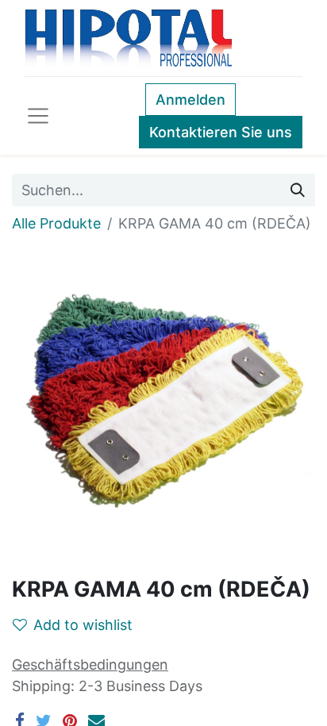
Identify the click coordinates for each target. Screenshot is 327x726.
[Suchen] (297, 190)
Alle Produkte (56, 223)
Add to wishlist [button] (83, 625)
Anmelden (190, 99)
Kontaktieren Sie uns (220, 132)
